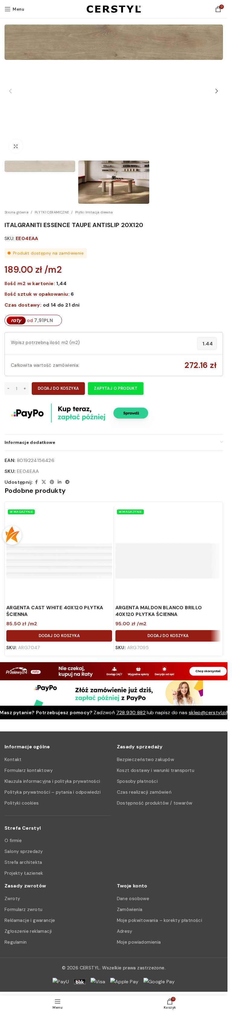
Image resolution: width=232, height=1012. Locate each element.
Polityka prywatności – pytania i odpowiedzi (53, 792)
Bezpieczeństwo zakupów (145, 760)
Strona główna (16, 212)
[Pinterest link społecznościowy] (52, 482)
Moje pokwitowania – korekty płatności (159, 920)
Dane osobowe (133, 899)
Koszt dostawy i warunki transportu (156, 770)
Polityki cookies (22, 803)
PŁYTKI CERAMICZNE (52, 212)
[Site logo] (114, 8)
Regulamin (16, 942)
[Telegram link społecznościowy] (67, 482)
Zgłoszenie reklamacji (28, 931)
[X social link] (44, 482)
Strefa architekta (23, 862)
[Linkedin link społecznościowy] (59, 482)
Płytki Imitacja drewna (94, 212)
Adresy (124, 931)
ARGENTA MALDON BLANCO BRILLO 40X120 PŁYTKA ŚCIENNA (158, 610)
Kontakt (13, 760)
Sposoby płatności (137, 781)
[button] (11, 91)
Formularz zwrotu (23, 909)
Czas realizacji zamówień (144, 792)
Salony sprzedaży (24, 851)
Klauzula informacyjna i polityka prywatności (52, 781)
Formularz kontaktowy (29, 770)
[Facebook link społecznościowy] (36, 482)
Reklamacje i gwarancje (30, 920)
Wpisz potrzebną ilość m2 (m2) (45, 343)
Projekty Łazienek (24, 873)
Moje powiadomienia (139, 942)
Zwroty (12, 899)
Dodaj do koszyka (58, 388)
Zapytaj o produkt (115, 388)
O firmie (13, 841)
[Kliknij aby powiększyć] (16, 146)
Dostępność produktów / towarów (154, 803)
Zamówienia (130, 909)
